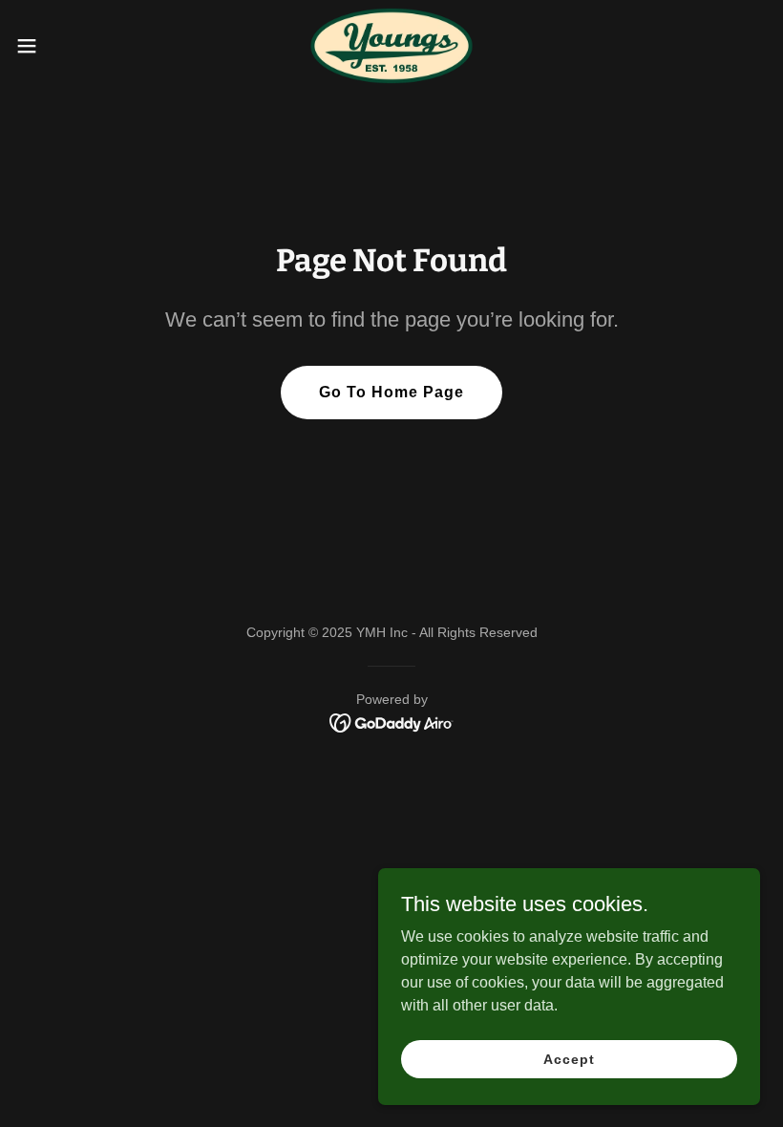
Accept (568, 1058)
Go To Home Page (391, 392)
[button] (65, 46)
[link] (391, 46)
